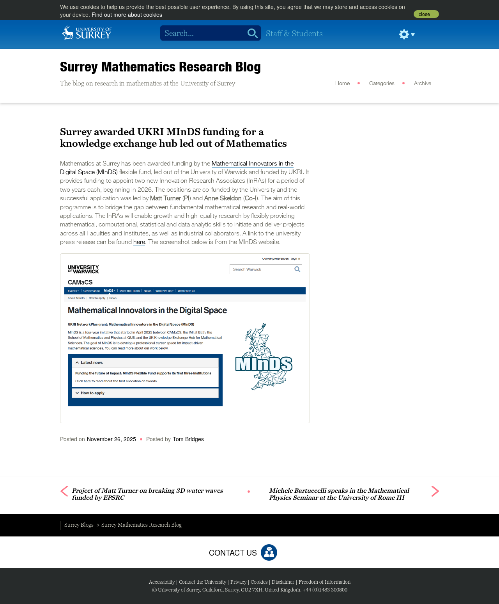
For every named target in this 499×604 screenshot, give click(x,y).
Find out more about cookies (127, 14)
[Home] (87, 32)
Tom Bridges (188, 439)
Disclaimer (283, 582)
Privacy (238, 582)
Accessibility (162, 582)
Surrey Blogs (79, 525)
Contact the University (202, 582)
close (424, 14)
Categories (382, 83)
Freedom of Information (324, 582)
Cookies (259, 582)
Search (250, 33)
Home (342, 83)
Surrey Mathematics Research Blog (160, 66)
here (139, 242)
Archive (422, 83)
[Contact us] (269, 552)
